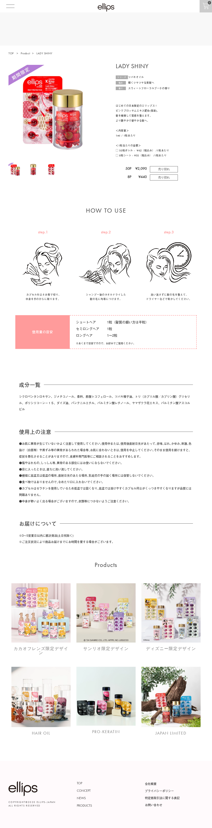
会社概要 (151, 784)
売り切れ (164, 169)
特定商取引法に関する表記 (162, 798)
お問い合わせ (153, 805)
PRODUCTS (84, 805)
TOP (11, 53)
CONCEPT (84, 790)
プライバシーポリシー (159, 791)
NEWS (81, 798)
